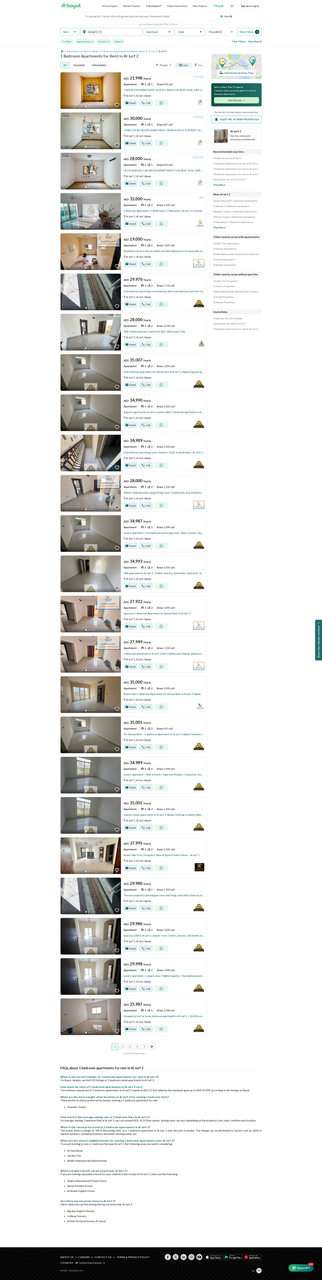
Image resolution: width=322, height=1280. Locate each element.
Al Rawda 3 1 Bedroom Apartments (231, 206)
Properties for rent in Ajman (228, 318)
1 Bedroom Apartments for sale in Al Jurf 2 (235, 329)
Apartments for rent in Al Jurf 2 (229, 179)
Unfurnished (99, 65)
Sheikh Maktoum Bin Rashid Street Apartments (236, 254)
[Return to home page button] (70, 6)
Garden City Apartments (226, 243)
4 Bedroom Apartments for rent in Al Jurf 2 (235, 174)
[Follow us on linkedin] (183, 1257)
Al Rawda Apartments (224, 265)
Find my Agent (110, 6)
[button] (69, 32)
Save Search (255, 41)
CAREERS (84, 1257)
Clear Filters (239, 41)
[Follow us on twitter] (176, 1257)
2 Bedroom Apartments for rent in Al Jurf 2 (235, 163)
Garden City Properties (225, 281)
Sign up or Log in (250, 6)
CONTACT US (103, 1257)
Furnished (79, 65)
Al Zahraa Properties (224, 286)
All (64, 65)
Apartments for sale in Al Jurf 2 (229, 323)
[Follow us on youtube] (199, 1257)
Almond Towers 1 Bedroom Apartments (234, 217)
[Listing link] (134, 90)
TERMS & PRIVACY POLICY (132, 1257)
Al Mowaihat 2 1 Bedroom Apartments (233, 222)
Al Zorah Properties (223, 297)
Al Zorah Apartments (224, 259)
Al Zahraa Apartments (224, 248)
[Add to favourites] (117, 105)
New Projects (200, 6)
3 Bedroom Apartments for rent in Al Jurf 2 (235, 169)
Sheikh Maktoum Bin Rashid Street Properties (236, 291)
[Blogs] (218, 6)
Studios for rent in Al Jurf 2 (227, 158)
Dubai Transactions (177, 6)
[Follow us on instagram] (191, 1257)
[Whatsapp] (161, 102)
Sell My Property (131, 6)
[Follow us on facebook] (168, 1257)
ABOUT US (67, 1257)
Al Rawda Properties (224, 302)
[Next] (152, 1046)
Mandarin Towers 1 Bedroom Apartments (235, 211)
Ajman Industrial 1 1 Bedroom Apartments (235, 200)
